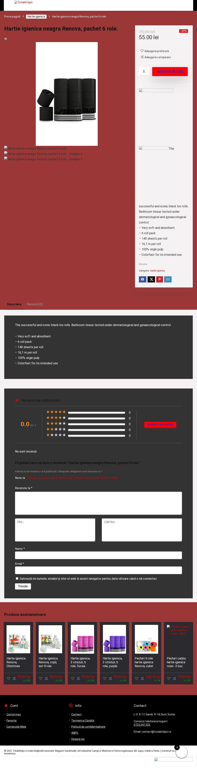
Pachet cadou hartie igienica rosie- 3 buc (176, 662)
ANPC (74, 732)
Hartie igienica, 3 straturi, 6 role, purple (112, 662)
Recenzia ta (23, 488)
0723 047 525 (142, 724)
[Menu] (8, 5)
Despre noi (77, 739)
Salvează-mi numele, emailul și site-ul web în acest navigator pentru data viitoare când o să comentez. (88, 578)
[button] (6, 39)
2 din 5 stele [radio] (57, 478)
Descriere (14, 304)
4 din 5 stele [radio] (92, 478)
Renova (143, 264)
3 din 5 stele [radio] (74, 478)
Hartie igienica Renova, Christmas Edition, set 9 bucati (16, 666)
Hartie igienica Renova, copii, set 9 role (48, 662)
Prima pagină (12, 16)
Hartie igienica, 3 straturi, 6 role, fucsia (80, 662)
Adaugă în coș (170, 71)
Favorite (12, 720)
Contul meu (14, 714)
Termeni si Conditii (82, 720)
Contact (76, 714)
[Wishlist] (187, 5)
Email (19, 563)
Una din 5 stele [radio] (38, 478)
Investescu (10, 753)
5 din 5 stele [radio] (109, 478)
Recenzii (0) (35, 304)
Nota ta (20, 478)
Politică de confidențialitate (88, 726)
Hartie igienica (36, 16)
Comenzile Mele (16, 726)
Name (20, 548)
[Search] (171, 5)
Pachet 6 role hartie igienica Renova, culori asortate (144, 664)
